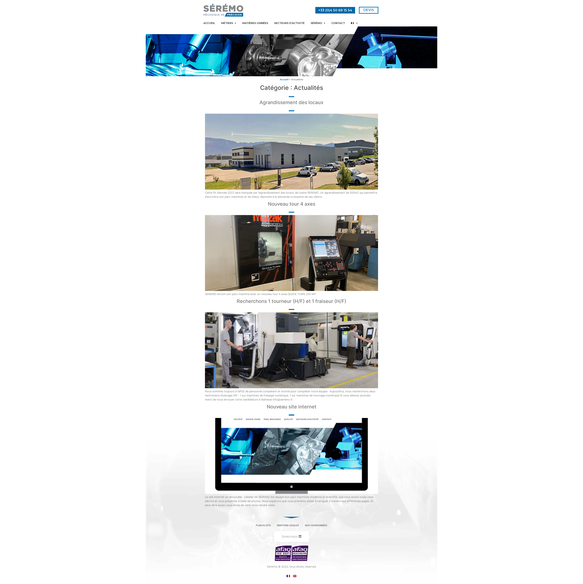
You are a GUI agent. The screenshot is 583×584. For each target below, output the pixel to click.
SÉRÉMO (316, 23)
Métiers (227, 23)
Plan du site (263, 525)
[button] (335, 10)
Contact (338, 23)
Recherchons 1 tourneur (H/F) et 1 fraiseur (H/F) (291, 301)
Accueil (209, 23)
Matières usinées (255, 23)
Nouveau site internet (291, 407)
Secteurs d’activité (289, 23)
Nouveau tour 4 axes (291, 204)
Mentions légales (288, 525)
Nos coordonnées (316, 525)
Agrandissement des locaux (291, 102)
